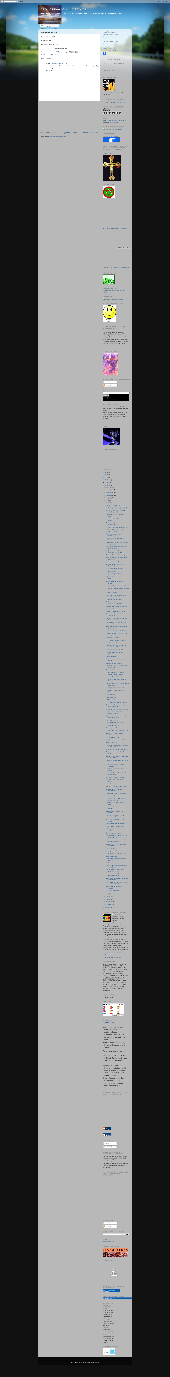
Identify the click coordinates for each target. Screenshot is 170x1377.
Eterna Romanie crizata (113, 833)
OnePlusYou (114, 122)
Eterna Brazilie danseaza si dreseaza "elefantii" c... (114, 712)
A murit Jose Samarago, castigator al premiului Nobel (117, 705)
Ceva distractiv (110, 576)
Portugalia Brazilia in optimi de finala (117, 586)
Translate (54, 28)
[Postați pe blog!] (72, 52)
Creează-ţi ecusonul (114, 34)
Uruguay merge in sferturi (114, 574)
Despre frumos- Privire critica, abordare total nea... (115, 870)
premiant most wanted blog (111, 93)
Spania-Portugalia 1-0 (113, 505)
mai (107, 894)
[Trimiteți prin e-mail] (70, 52)
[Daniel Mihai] (103, 36)
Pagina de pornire (69, 133)
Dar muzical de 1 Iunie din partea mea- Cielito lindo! (116, 883)
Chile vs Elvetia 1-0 (112, 694)
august (108, 498)
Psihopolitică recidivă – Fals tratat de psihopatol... (116, 773)
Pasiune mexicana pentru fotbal (116, 631)
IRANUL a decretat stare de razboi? (117, 579)
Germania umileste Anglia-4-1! (115, 562)
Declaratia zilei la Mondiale (114, 649)
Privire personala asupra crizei (115, 687)
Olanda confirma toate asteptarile (116, 609)
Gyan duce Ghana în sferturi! (115, 568)
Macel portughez (111, 697)
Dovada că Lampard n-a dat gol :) (116, 555)
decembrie (109, 487)
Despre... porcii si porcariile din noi (117, 527)
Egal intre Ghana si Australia (115, 722)
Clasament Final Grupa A (114, 677)
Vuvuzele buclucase (112, 796)
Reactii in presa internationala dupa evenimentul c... (117, 761)
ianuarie (109, 904)
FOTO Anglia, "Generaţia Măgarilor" (117, 508)
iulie (107, 500)
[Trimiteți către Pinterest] (77, 52)
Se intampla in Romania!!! (114, 725)
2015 (106, 472)
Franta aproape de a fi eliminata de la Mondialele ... (117, 745)
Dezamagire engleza (112, 728)
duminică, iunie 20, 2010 (59, 63)
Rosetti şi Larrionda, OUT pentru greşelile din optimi (116, 511)
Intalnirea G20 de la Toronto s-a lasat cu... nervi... (116, 530)
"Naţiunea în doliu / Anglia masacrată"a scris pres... (114, 551)
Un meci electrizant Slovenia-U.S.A (117, 730)
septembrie (110, 495)
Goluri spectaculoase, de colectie (116, 702)
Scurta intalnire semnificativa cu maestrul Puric (116, 844)
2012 (106, 480)
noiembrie (109, 490)
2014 (106, 474)
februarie (109, 901)
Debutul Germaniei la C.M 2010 (116, 793)
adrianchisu (125, 267)
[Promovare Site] (112, 129)
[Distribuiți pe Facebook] (76, 52)
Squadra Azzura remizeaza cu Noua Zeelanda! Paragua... (117, 716)
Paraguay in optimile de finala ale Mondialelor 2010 (116, 619)
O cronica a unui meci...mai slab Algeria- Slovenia (116, 799)
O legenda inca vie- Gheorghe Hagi (117, 709)
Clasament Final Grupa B (114, 663)
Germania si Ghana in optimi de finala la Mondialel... (116, 646)
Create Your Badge (113, 50)
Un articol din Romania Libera (115, 826)
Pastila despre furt (111, 656)
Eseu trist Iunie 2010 (112, 742)
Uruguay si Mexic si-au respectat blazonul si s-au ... (116, 680)
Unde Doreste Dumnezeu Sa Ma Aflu (115, 228)
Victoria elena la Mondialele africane (117, 749)
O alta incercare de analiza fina (115, 863)
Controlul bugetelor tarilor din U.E (116, 823)
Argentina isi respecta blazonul (115, 670)
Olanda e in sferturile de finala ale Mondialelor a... (116, 523)
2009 (106, 907)
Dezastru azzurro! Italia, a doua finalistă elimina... (116, 623)
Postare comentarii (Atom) (58, 136)
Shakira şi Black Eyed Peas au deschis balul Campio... (115, 816)
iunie (108, 503)
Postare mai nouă (48, 133)
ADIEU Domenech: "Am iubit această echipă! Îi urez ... (115, 673)
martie (108, 899)
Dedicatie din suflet (112, 856)
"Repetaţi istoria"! (111, 571)
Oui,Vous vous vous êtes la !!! (115, 740)
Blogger (97, 1362)
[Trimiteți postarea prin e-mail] (66, 52)
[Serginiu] (109, 322)
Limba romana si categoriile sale (116, 853)
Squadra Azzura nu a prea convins (117, 786)
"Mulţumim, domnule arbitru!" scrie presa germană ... (117, 547)
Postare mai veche (90, 133)
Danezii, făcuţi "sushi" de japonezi (116, 606)
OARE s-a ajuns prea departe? (115, 777)
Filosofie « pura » (111, 592)
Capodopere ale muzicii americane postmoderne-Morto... (117, 840)
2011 (106, 482)
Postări (107, 382)
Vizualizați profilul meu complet (112, 957)
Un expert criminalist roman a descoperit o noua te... (115, 874)
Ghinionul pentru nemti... (113, 737)
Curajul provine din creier (114, 599)
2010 (106, 485)
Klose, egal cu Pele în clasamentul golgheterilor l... (116, 558)
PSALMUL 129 (108, 1023)
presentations (114, 267)
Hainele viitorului (111, 848)
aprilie (108, 896)
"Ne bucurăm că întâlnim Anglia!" (116, 640)
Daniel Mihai (105, 34)
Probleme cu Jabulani (113, 637)
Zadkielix (117, 914)
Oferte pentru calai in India (114, 851)
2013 (106, 477)
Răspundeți (49, 70)
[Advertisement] (70, 116)
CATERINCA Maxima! (112, 890)
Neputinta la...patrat (112, 643)
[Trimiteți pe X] (74, 52)
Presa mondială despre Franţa (115, 611)
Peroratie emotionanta (113, 784)
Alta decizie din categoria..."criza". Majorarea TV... (116, 565)
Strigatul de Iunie (111, 699)
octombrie (109, 492)
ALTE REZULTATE (53, 54)
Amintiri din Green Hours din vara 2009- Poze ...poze (116, 836)
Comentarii (108, 385)
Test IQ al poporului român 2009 (116, 102)
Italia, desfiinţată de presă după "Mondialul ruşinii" (116, 596)
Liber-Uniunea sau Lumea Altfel (62, 9)
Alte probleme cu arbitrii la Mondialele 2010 (114, 534)
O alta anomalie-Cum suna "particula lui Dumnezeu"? (115, 602)
